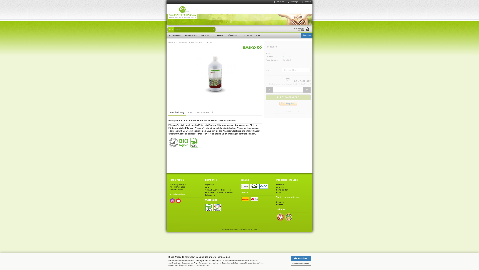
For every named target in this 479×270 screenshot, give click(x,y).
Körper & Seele (234, 35)
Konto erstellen (282, 190)
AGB (207, 187)
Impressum (209, 185)
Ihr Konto (280, 187)
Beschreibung (177, 112)
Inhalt (190, 112)
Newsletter (280, 202)
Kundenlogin (293, 2)
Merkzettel (307, 2)
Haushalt (220, 35)
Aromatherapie (191, 35)
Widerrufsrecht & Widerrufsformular (219, 192)
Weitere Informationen (300, 263)
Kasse (278, 192)
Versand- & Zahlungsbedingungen (218, 190)
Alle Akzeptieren (300, 258)
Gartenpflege (207, 35)
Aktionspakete (175, 35)
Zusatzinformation (206, 112)
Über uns (307, 35)
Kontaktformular (176, 190)
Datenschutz (210, 195)
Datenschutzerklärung (201, 265)
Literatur (248, 35)
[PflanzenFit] (215, 73)
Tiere (258, 35)
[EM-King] (239, 15)
